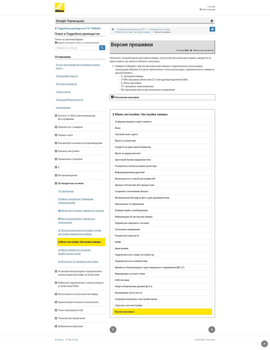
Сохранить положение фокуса (131, 191)
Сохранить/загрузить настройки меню (136, 299)
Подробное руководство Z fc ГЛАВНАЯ (79, 28)
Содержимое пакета (67, 76)
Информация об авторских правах (133, 216)
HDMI (118, 242)
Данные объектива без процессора (134, 185)
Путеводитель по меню (159, 29)
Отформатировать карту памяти (133, 121)
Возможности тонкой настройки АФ (135, 178)
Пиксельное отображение (129, 204)
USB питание (122, 280)
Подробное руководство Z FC (131, 29)
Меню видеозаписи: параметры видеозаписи (76, 220)
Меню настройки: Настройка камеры (79, 241)
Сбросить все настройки (128, 305)
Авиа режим (121, 248)
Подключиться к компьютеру (131, 261)
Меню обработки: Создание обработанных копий (74, 251)
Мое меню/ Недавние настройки (78, 261)
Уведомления (63, 107)
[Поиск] (102, 47)
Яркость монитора (125, 140)
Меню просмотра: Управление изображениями (76, 200)
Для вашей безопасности (69, 99)
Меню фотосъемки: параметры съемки (81, 210)
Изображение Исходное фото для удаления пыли (142, 197)
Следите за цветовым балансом (133, 147)
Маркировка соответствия (130, 273)
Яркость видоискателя (127, 153)
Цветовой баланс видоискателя (133, 159)
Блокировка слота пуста (128, 292)
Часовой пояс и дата (126, 134)
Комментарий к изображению (131, 210)
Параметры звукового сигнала (132, 223)
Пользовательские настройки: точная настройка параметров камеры (79, 232)
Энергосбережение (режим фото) (133, 286)
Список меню (63, 91)
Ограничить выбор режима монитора (136, 166)
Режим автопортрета (127, 235)
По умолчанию (66, 191)
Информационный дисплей (129, 172)
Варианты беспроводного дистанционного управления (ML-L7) (149, 267)
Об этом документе (66, 83)
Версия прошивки (124, 311)
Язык (118, 128)
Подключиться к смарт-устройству (134, 254)
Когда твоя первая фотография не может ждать (78, 66)
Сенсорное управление (127, 229)
